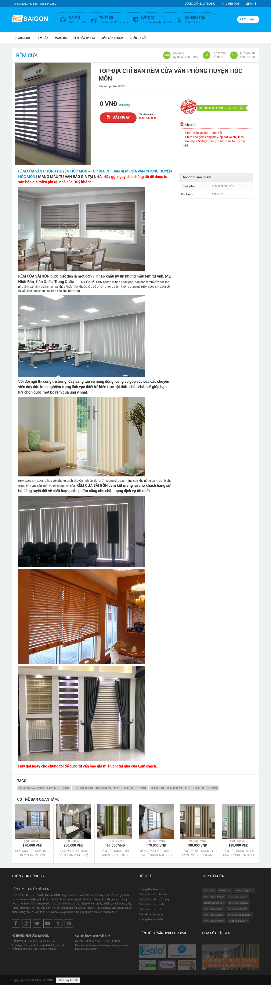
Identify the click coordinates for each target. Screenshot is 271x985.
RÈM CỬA (42, 38)
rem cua (209, 890)
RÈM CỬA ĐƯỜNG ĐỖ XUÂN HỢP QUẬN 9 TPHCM (115, 853)
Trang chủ (22, 38)
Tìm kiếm (250, 19)
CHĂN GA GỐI (138, 38)
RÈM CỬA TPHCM (84, 38)
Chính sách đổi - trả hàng (154, 899)
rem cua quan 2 (238, 902)
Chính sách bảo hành (151, 904)
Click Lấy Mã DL (68, 980)
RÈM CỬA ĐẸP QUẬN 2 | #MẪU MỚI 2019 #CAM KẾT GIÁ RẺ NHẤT (197, 853)
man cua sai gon (214, 902)
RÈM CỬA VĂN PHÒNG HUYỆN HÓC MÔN (52, 171)
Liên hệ (250, 3)
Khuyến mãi (230, 3)
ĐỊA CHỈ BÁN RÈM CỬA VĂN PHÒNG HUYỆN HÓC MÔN (184, 788)
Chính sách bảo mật (150, 909)
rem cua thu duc (214, 920)
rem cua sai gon (214, 896)
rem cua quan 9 (237, 908)
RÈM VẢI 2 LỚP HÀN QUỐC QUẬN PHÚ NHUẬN (74, 853)
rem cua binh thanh (239, 915)
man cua (224, 890)
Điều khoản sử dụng (151, 914)
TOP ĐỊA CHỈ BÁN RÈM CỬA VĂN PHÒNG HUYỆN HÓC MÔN (110, 788)
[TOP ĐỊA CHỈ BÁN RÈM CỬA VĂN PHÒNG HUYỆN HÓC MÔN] (53, 114)
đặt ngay (121, 117)
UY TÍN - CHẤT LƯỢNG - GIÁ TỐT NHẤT (221, 108)
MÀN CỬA (61, 38)
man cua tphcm (238, 896)
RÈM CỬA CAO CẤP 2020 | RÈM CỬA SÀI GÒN (32, 853)
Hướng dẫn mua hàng (199, 3)
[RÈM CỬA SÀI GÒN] (30, 19)
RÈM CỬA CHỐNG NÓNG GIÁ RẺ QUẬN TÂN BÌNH (156, 853)
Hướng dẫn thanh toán (152, 889)
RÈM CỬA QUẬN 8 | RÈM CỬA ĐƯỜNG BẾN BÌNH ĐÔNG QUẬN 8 (238, 853)
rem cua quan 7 (213, 908)
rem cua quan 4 (238, 920)
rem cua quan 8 (213, 915)
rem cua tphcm (244, 890)
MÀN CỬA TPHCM (112, 38)
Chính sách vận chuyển (153, 894)
